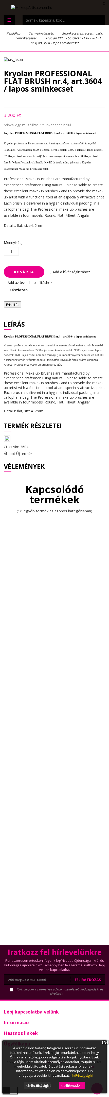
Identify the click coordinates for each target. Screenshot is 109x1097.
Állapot (9, 453)
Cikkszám (11, 446)
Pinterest (31, 100)
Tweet (14, 100)
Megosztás (5, 100)
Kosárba (24, 271)
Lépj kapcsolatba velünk (31, 1012)
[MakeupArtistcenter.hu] (31, 7)
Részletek (80, 1075)
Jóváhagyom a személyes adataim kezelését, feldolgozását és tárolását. (59, 991)
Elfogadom (72, 1085)
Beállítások (38, 1085)
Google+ (23, 100)
